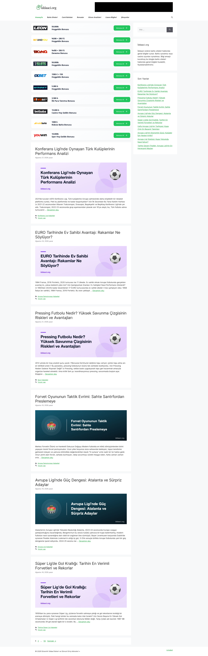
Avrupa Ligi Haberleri (45, 547)
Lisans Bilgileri (111, 17)
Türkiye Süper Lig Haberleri (47, 627)
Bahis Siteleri (52, 17)
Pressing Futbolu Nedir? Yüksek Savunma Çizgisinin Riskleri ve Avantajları (151, 100)
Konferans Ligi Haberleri (46, 216)
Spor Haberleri (43, 380)
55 (44, 641)
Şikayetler (125, 17)
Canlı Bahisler (67, 17)
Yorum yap (42, 218)
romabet (169, 650)
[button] (172, 17)
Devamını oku (53, 210)
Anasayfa (39, 17)
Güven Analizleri (94, 17)
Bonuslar (80, 17)
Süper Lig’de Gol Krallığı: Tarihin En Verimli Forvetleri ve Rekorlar (72, 565)
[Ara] (170, 29)
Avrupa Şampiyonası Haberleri (48, 296)
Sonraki (51, 641)
